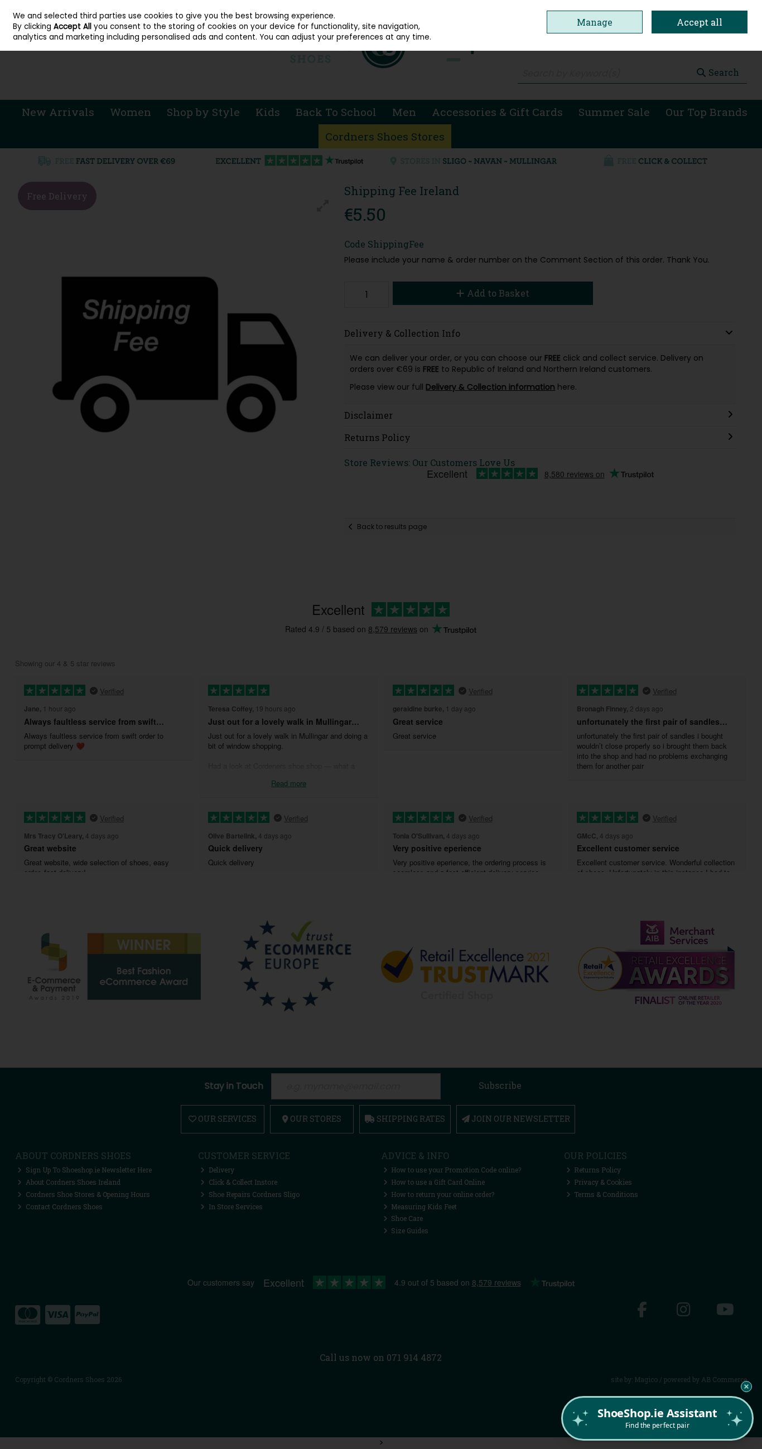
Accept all (699, 22)
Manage (595, 22)
